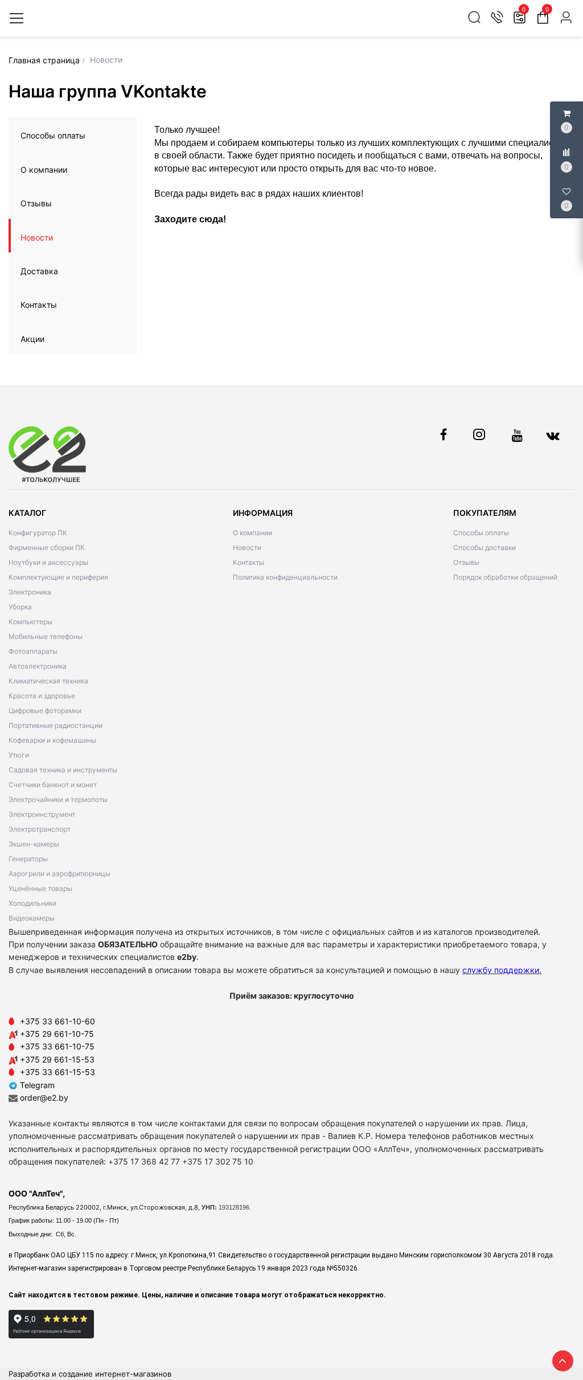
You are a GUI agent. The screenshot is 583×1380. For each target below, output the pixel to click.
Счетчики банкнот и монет (53, 784)
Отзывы (36, 203)
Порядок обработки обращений (505, 577)
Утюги (19, 755)
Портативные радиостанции (55, 725)
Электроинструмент (42, 814)
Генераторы (28, 858)
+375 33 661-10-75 (57, 1046)
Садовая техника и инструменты (63, 770)
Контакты (38, 305)
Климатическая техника (48, 681)
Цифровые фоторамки (45, 710)
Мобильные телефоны (46, 636)
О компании (43, 169)
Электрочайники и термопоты (58, 799)
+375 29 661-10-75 (57, 1034)
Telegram (36, 1085)
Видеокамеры (32, 918)
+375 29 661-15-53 (57, 1059)
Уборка (20, 607)
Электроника (30, 592)
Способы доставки (484, 547)
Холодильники (32, 903)
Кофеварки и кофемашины (52, 740)
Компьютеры (30, 621)
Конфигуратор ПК (38, 532)
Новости (36, 237)
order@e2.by (44, 1097)
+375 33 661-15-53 (57, 1072)
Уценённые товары (40, 888)
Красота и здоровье (42, 695)
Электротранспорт (40, 829)
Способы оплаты (52, 135)
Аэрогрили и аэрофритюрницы (59, 873)
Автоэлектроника (38, 666)
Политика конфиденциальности (285, 577)
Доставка (39, 271)
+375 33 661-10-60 (57, 1021)
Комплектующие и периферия (58, 577)
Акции (32, 339)
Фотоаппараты (33, 651)
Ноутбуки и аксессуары (48, 562)
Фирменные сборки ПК (47, 547)
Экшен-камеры (34, 844)
